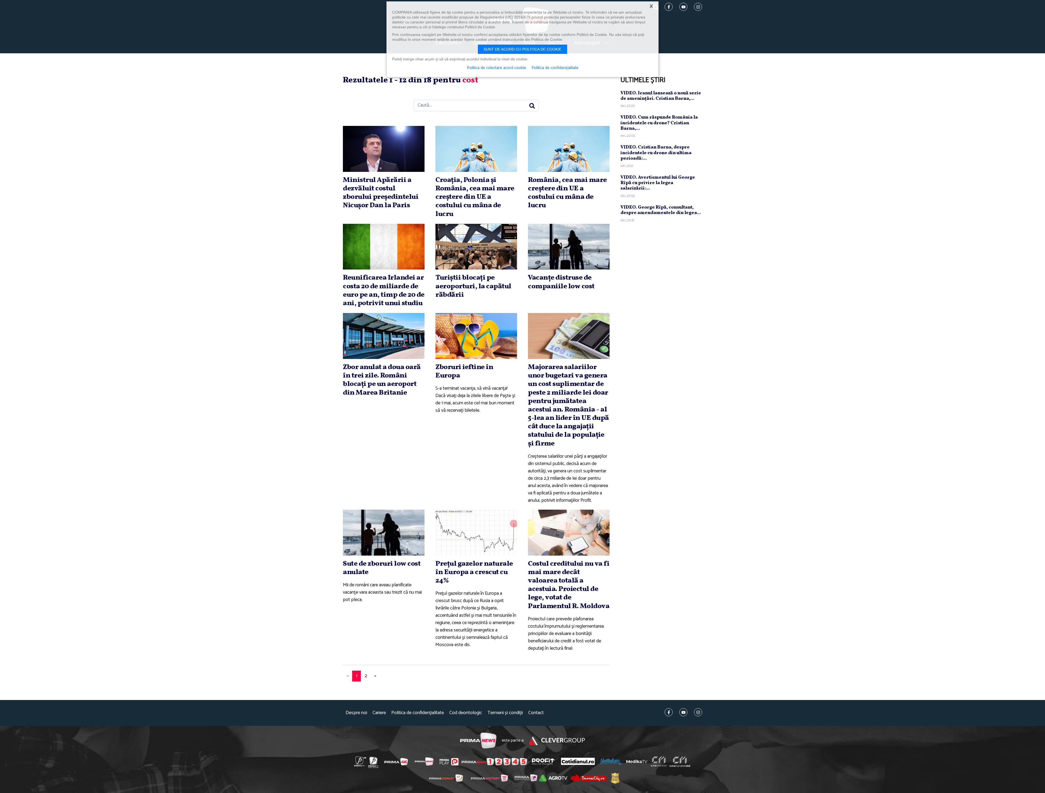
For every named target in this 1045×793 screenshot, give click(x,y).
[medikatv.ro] (637, 761)
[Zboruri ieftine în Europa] (476, 336)
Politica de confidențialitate (417, 713)
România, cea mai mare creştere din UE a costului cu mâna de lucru (567, 192)
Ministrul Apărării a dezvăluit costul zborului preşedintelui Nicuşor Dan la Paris (380, 192)
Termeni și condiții (505, 713)
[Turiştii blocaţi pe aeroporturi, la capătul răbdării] (476, 247)
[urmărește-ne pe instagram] (698, 712)
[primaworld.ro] (526, 777)
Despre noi (356, 713)
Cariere (379, 713)
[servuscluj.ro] (588, 777)
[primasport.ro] (494, 761)
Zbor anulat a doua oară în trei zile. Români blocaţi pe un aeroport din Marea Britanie (382, 380)
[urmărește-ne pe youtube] (683, 712)
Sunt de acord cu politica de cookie (522, 49)
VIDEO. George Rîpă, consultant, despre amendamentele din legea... (660, 210)
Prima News (478, 741)
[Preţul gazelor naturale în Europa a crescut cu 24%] (476, 533)
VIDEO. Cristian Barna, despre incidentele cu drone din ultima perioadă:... (655, 153)
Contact (536, 713)
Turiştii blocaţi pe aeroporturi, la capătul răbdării (473, 286)
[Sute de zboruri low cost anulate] (384, 533)
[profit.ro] (543, 761)
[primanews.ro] (424, 761)
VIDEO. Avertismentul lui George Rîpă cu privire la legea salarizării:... (657, 182)
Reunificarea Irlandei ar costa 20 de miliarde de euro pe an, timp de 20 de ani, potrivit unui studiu (384, 290)
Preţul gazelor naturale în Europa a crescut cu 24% (474, 572)
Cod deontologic (465, 713)
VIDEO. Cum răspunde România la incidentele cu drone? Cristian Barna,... (659, 123)
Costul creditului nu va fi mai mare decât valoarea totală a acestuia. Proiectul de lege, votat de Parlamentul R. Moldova (568, 585)
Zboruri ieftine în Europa (464, 371)
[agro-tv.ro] (553, 778)
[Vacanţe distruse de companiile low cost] (569, 247)
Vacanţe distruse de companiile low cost (561, 282)
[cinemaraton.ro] (658, 761)
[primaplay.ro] (449, 762)
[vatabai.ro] (615, 778)
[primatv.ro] (360, 761)
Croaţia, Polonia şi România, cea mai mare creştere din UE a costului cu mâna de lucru (474, 197)
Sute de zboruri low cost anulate (381, 568)
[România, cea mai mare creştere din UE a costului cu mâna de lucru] (569, 149)
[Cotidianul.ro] (578, 761)
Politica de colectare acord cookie (496, 68)
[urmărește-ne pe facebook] (669, 712)
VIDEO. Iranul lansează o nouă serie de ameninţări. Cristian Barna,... (660, 95)
